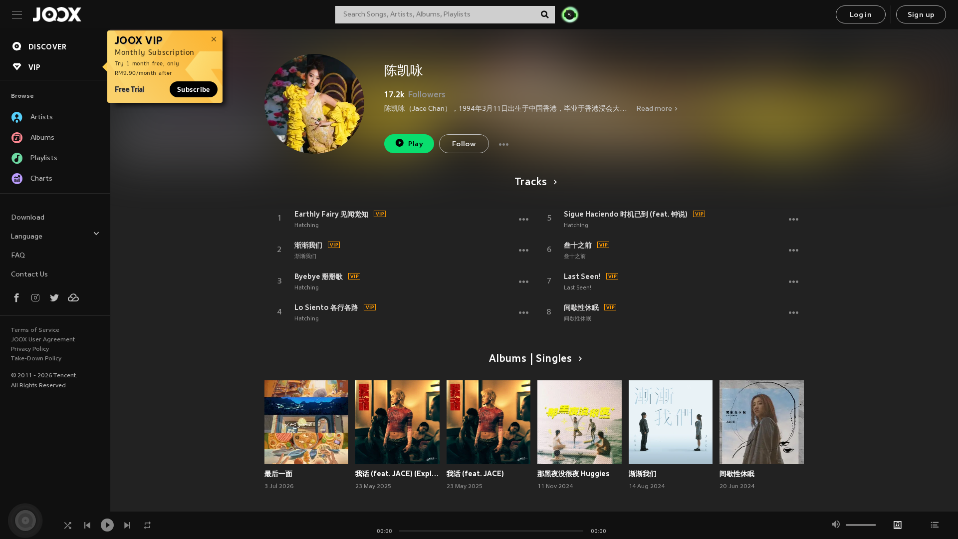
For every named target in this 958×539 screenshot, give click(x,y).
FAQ (18, 256)
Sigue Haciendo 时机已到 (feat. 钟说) (626, 214)
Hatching (306, 226)
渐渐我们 (308, 245)
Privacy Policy (30, 349)
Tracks (530, 182)
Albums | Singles (530, 359)
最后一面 (278, 474)
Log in (861, 15)
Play (416, 144)
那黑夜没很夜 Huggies (573, 474)
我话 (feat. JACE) (475, 474)
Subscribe (193, 89)
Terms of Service (35, 330)
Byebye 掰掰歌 (318, 276)
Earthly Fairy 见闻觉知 (331, 214)
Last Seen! (582, 276)
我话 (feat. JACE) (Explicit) (397, 474)
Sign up (921, 15)
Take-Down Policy (36, 358)
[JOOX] (57, 14)
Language (26, 237)
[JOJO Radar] (570, 14)
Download (27, 218)
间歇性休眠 (581, 307)
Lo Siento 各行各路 (326, 307)
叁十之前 (578, 245)
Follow (464, 144)
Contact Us (29, 274)
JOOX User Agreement (43, 339)
